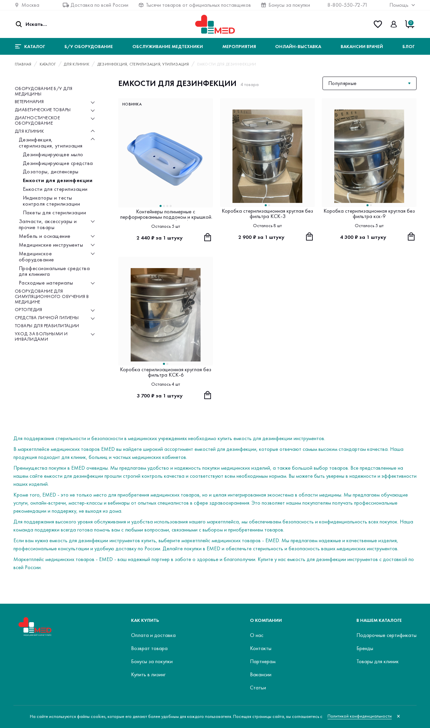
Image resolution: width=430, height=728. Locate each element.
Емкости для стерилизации (55, 189)
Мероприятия (239, 46)
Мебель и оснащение (45, 236)
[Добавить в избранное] (207, 104)
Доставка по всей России (99, 4)
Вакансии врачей (362, 46)
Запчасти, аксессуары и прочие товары (48, 224)
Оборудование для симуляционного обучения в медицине (52, 297)
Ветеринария (29, 102)
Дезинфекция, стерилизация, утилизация (51, 143)
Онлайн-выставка (298, 46)
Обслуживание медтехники (167, 46)
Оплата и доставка (153, 635)
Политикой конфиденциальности (360, 716)
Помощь (398, 4)
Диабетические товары (43, 110)
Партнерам (262, 661)
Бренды (364, 648)
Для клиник (29, 131)
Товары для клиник (377, 661)
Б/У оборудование (88, 46)
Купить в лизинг (148, 674)
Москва (30, 4)
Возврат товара (149, 648)
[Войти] (393, 24)
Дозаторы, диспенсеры (51, 172)
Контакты (260, 648)
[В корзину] (207, 237)
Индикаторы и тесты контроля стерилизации (51, 201)
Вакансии (260, 674)
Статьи (258, 687)
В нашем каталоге (379, 620)
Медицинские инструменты (51, 245)
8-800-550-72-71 (348, 4)
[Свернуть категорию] (93, 131)
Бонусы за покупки (289, 4)
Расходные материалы (46, 283)
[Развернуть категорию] (93, 102)
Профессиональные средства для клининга (54, 271)
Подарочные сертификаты (386, 635)
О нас (256, 635)
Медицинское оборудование (36, 257)
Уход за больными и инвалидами (41, 336)
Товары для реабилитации (47, 326)
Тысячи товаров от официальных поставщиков (198, 4)
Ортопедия (28, 310)
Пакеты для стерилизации (54, 213)
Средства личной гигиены (47, 318)
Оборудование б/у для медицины (43, 91)
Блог (408, 46)
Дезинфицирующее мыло (53, 155)
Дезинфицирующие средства (58, 163)
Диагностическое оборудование (37, 121)
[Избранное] (377, 24)
